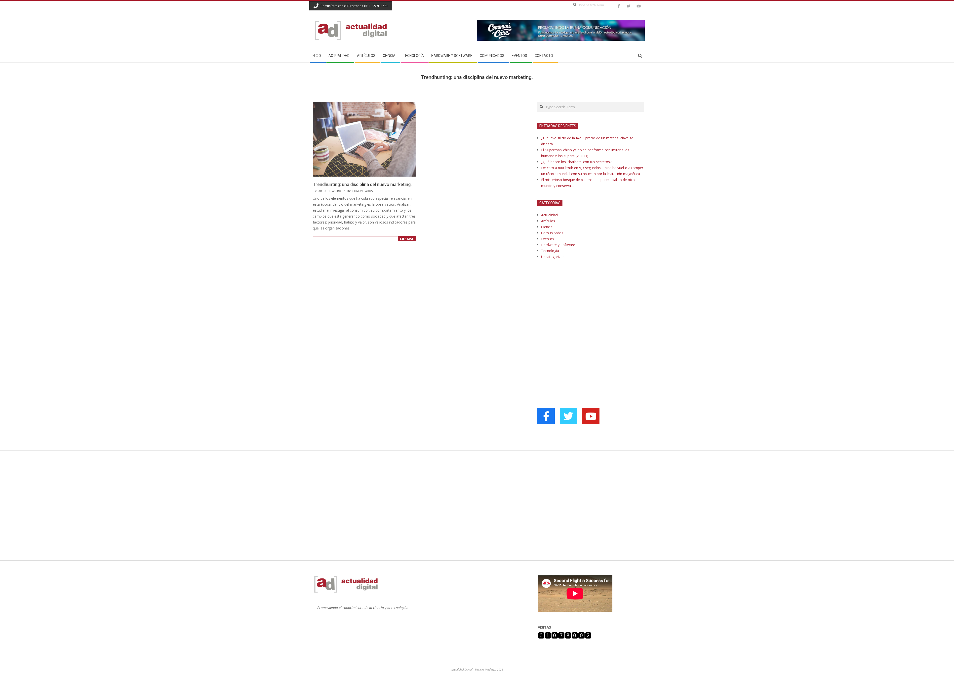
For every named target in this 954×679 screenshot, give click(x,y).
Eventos (547, 238)
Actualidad (549, 215)
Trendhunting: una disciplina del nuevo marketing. (362, 184)
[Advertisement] (574, 314)
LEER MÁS (407, 238)
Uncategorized (552, 256)
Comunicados (362, 191)
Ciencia (547, 227)
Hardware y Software (558, 244)
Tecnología (550, 250)
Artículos (548, 221)
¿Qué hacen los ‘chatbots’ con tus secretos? (576, 161)
